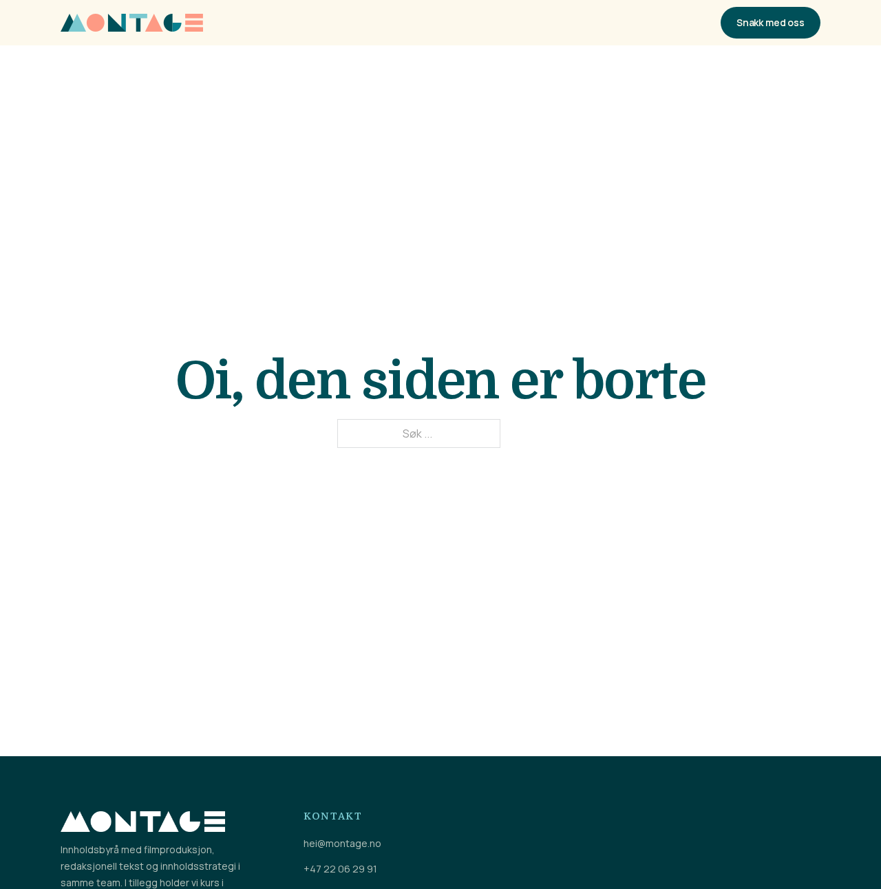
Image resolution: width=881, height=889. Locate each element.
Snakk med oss (770, 22)
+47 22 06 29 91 (340, 869)
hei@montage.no (342, 843)
